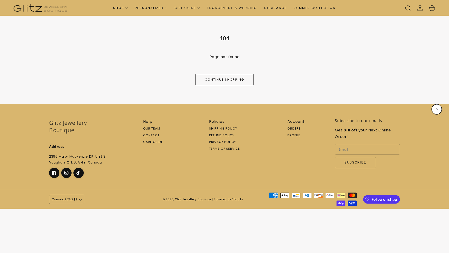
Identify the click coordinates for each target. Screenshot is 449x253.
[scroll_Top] (436, 109)
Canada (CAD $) (64, 199)
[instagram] (66, 173)
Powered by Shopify (228, 199)
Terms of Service (224, 149)
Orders (294, 129)
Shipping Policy (223, 129)
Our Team (151, 129)
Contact (151, 136)
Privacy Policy (222, 142)
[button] (120, 8)
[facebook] (54, 173)
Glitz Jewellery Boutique (193, 199)
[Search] (408, 8)
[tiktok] (78, 173)
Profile (293, 136)
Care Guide (153, 142)
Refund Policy (221, 136)
